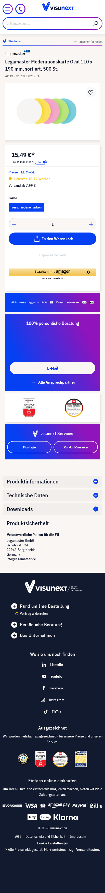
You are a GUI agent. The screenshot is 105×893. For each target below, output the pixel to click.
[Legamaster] (52, 53)
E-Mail (52, 368)
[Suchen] (96, 23)
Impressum (78, 836)
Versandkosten (87, 849)
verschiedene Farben (26, 207)
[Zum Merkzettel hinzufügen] (91, 92)
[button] (52, 274)
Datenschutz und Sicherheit (45, 836)
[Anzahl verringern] (14, 224)
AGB (18, 836)
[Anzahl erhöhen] (91, 224)
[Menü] (8, 9)
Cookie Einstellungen (52, 843)
